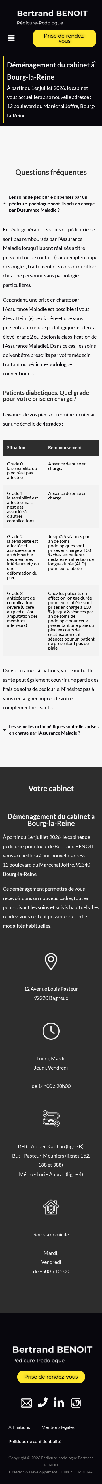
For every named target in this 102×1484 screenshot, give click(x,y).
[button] (11, 38)
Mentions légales (58, 1427)
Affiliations (19, 1427)
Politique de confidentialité (34, 1441)
